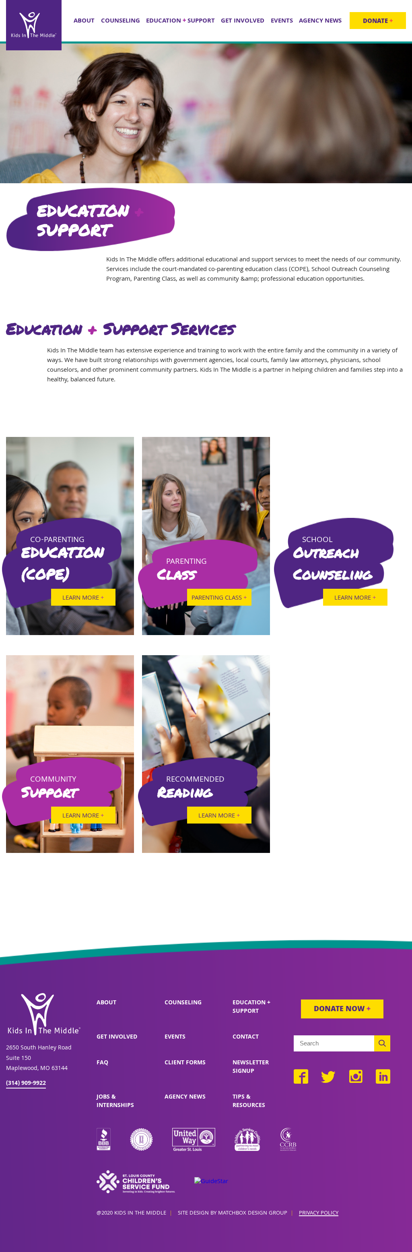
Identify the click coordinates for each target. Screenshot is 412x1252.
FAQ (102, 1063)
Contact (246, 1037)
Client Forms (185, 1063)
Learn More (83, 598)
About (106, 1003)
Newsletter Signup (251, 1067)
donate (378, 22)
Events (175, 1037)
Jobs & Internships (115, 1102)
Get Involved (117, 1037)
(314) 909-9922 (26, 1084)
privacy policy (318, 1213)
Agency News (185, 1097)
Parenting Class (219, 598)
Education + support (251, 1007)
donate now (342, 1010)
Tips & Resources (249, 1102)
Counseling (183, 1003)
